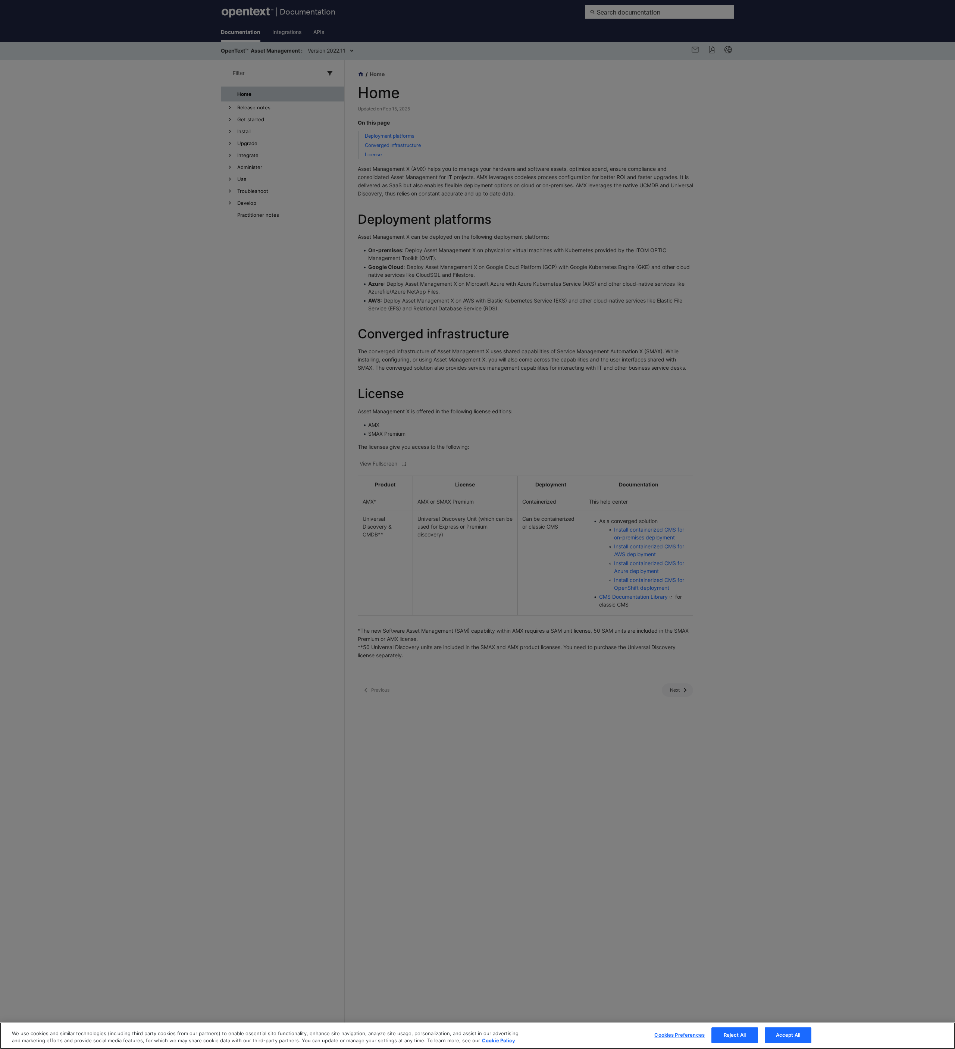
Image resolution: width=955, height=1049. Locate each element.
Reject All (735, 1035)
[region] (477, 1036)
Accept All (788, 1035)
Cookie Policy (498, 1041)
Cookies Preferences (679, 1035)
